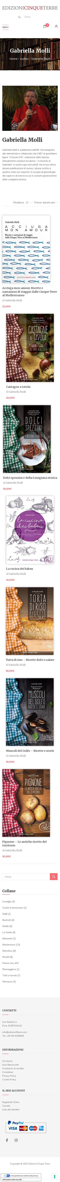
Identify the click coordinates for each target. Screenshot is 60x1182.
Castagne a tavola (18, 387)
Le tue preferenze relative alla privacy (24, 1176)
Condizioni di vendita (13, 1068)
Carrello (6, 1105)
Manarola (7, 938)
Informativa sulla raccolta (12, 1179)
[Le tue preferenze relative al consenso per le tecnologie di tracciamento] (55, 1177)
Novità (5, 956)
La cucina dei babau (19, 568)
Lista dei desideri (10, 1109)
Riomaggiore (9, 969)
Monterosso (8, 944)
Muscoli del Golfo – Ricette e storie (30, 751)
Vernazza (7, 981)
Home (13, 58)
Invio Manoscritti (10, 1064)
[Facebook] (7, 1140)
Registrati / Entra (10, 1102)
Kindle (5, 926)
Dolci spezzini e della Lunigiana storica (30, 478)
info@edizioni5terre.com (14, 1032)
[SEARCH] (19, 17)
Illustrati (6, 920)
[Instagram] (16, 1140)
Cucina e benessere (12, 907)
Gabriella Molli (13, 300)
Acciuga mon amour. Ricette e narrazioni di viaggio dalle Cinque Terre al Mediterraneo (29, 291)
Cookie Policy (9, 1079)
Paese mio (8, 963)
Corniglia (6, 901)
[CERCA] (54, 876)
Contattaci (7, 1072)
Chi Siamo (7, 1061)
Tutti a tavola (9, 975)
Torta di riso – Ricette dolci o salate (30, 660)
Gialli (4, 913)
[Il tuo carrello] (44, 26)
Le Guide (7, 932)
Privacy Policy (9, 1075)
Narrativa (7, 950)
